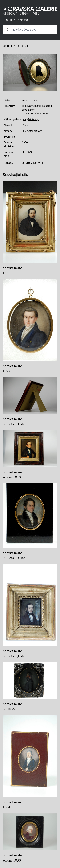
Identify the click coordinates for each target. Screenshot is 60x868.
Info (12, 20)
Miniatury (33, 119)
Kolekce (23, 20)
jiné (24, 119)
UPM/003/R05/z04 (32, 163)
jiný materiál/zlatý (32, 131)
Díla (5, 20)
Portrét (25, 125)
